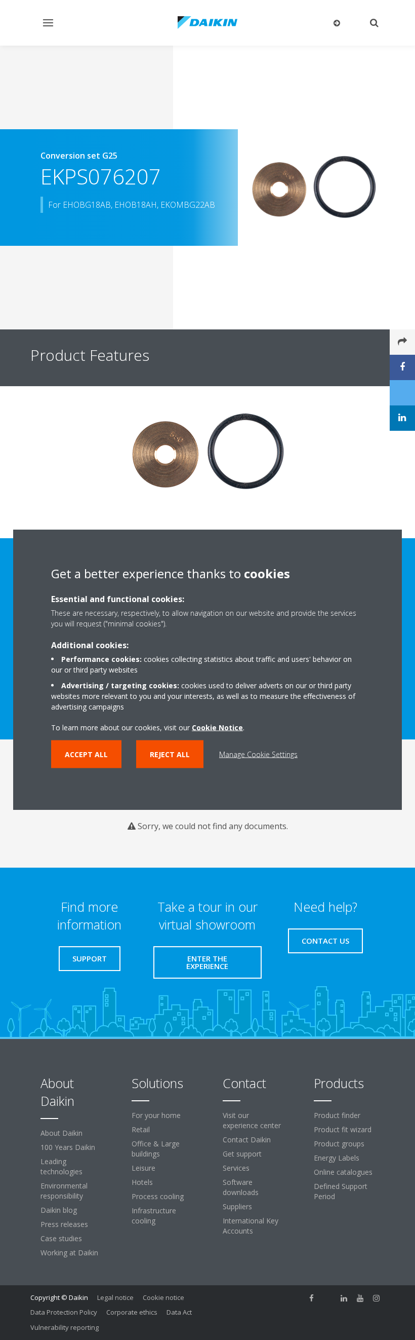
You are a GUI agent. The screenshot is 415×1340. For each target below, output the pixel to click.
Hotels (142, 1182)
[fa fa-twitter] (328, 1298)
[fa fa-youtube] (360, 1298)
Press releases (64, 1224)
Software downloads (241, 1187)
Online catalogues (343, 1172)
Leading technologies (61, 1166)
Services (236, 1168)
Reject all (170, 754)
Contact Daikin (247, 1139)
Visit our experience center (252, 1120)
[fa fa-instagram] (376, 1298)
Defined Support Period (340, 1191)
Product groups (339, 1143)
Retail (141, 1129)
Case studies (61, 1238)
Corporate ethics (131, 1312)
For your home (156, 1115)
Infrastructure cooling (154, 1215)
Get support (242, 1154)
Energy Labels (336, 1158)
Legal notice (115, 1297)
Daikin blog (58, 1210)
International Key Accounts (250, 1226)
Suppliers (237, 1206)
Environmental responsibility (64, 1191)
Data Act (179, 1312)
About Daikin (61, 1133)
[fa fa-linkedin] (344, 1298)
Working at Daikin (69, 1252)
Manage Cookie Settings (258, 754)
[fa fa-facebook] (312, 1298)
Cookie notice (163, 1297)
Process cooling (158, 1196)
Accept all (86, 754)
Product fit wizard (342, 1129)
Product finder (337, 1115)
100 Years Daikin (67, 1147)
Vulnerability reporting (64, 1327)
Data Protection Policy (63, 1312)
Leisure (143, 1168)
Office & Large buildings (156, 1149)
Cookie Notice (217, 727)
